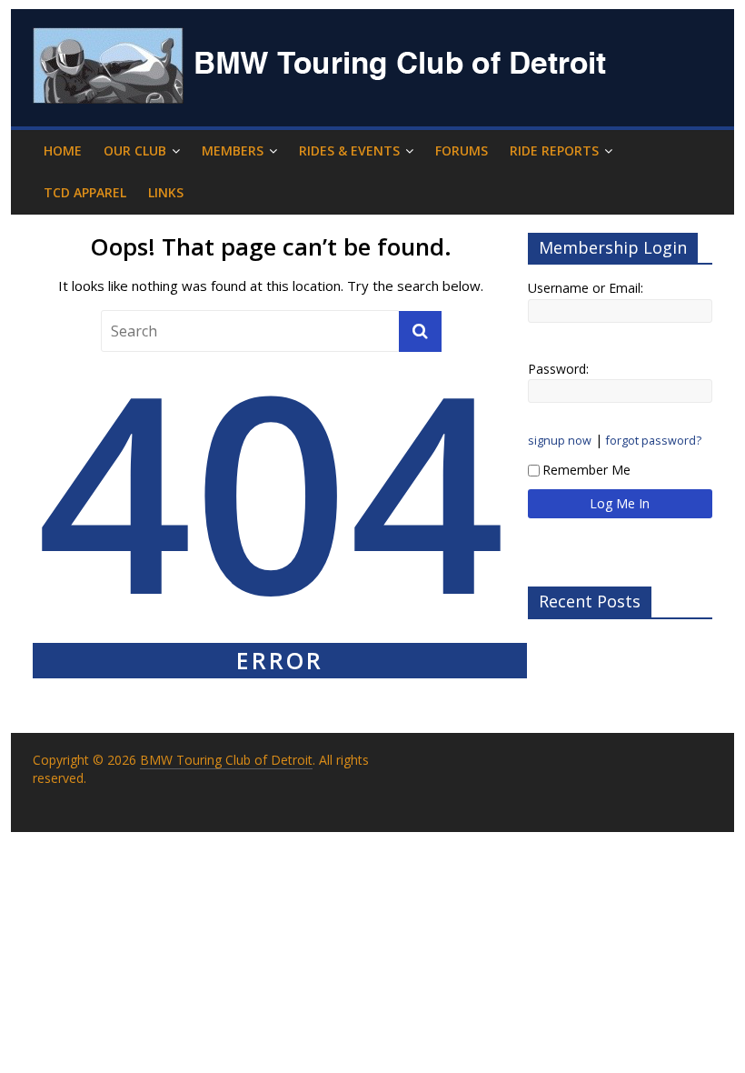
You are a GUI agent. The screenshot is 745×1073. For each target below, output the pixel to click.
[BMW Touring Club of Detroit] (323, 38)
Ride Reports (554, 150)
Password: (558, 368)
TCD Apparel (85, 192)
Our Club (135, 150)
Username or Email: (585, 287)
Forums (461, 150)
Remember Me (586, 469)
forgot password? (653, 440)
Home (63, 150)
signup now (559, 440)
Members (232, 150)
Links (166, 192)
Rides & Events (349, 150)
